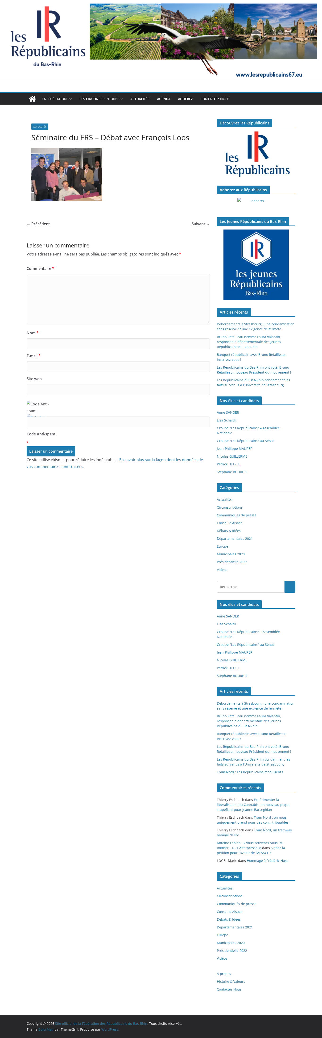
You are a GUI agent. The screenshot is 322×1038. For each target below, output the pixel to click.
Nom (33, 333)
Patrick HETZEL (228, 464)
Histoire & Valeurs (231, 981)
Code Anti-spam (41, 434)
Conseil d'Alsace (229, 523)
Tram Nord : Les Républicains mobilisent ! (250, 772)
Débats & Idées (229, 530)
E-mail (34, 355)
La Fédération (54, 99)
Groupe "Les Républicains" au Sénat (245, 440)
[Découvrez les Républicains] (256, 154)
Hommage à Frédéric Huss (267, 860)
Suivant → (201, 223)
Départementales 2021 (235, 538)
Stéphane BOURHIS (232, 472)
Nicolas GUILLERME (232, 456)
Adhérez (185, 99)
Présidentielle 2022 (232, 562)
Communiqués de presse (236, 515)
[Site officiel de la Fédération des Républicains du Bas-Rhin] (161, 3)
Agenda (163, 99)
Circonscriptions (230, 507)
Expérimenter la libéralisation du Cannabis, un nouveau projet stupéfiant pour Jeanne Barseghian (253, 804)
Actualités (139, 99)
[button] (69, 99)
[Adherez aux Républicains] (256, 204)
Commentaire (40, 268)
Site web (34, 378)
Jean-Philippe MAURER (234, 448)
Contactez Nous (215, 99)
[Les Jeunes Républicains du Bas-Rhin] (256, 265)
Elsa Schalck (226, 420)
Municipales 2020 (231, 554)
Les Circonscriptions (98, 99)
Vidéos (222, 569)
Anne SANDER (228, 412)
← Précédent (38, 223)
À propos (224, 973)
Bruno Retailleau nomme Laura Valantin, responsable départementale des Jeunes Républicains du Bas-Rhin (249, 342)
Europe (222, 546)
